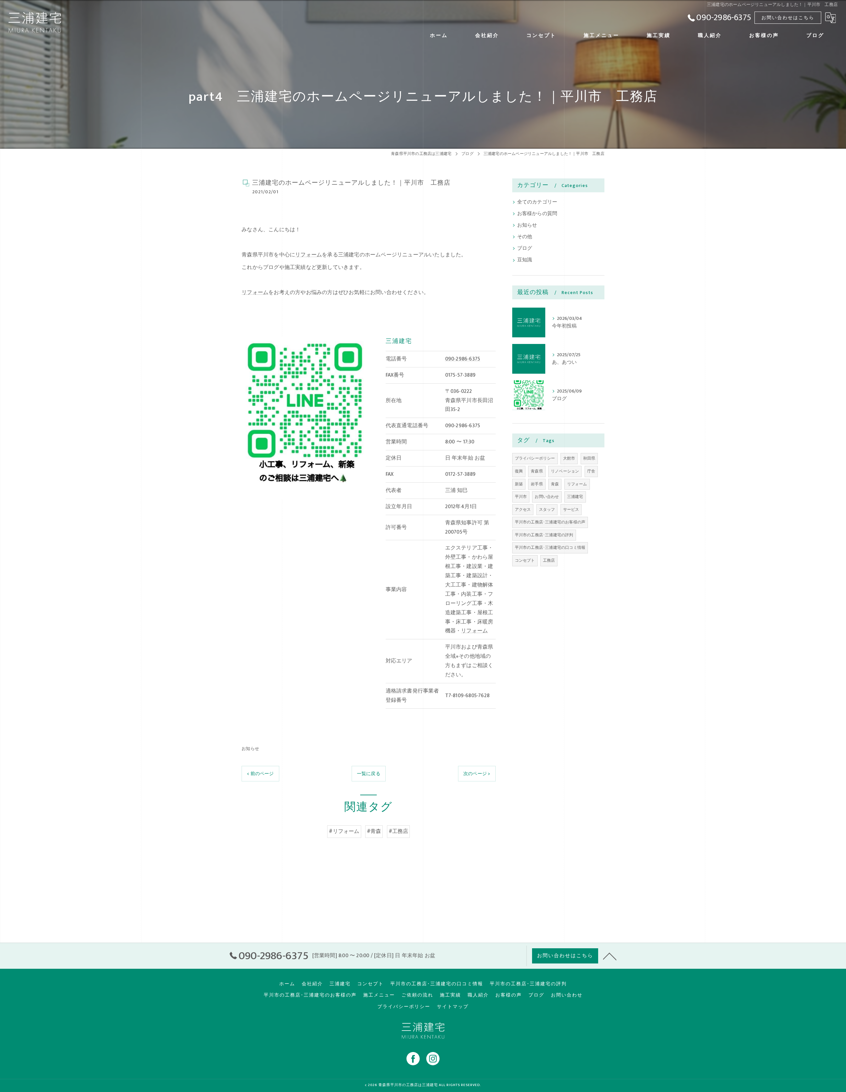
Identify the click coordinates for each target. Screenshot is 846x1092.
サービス (571, 509)
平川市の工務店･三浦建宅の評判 (544, 535)
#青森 (374, 831)
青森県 (537, 471)
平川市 (521, 496)
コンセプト (525, 560)
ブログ (524, 248)
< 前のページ (260, 773)
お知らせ (250, 748)
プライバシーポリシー (535, 458)
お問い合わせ (547, 496)
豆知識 (524, 260)
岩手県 (537, 484)
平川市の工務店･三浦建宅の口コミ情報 (550, 547)
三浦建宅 (575, 496)
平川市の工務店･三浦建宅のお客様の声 (550, 522)
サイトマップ (453, 1006)
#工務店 (398, 831)
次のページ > (476, 773)
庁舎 (591, 471)
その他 (524, 237)
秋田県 (589, 458)
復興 (519, 471)
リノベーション (565, 471)
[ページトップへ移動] (609, 955)
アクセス (523, 509)
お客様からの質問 (537, 214)
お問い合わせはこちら (787, 17)
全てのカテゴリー (537, 202)
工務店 (549, 560)
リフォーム (308, 254)
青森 (555, 484)
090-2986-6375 (463, 359)
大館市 (569, 458)
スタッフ (547, 509)
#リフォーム (344, 831)
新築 (519, 484)
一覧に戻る (368, 773)
